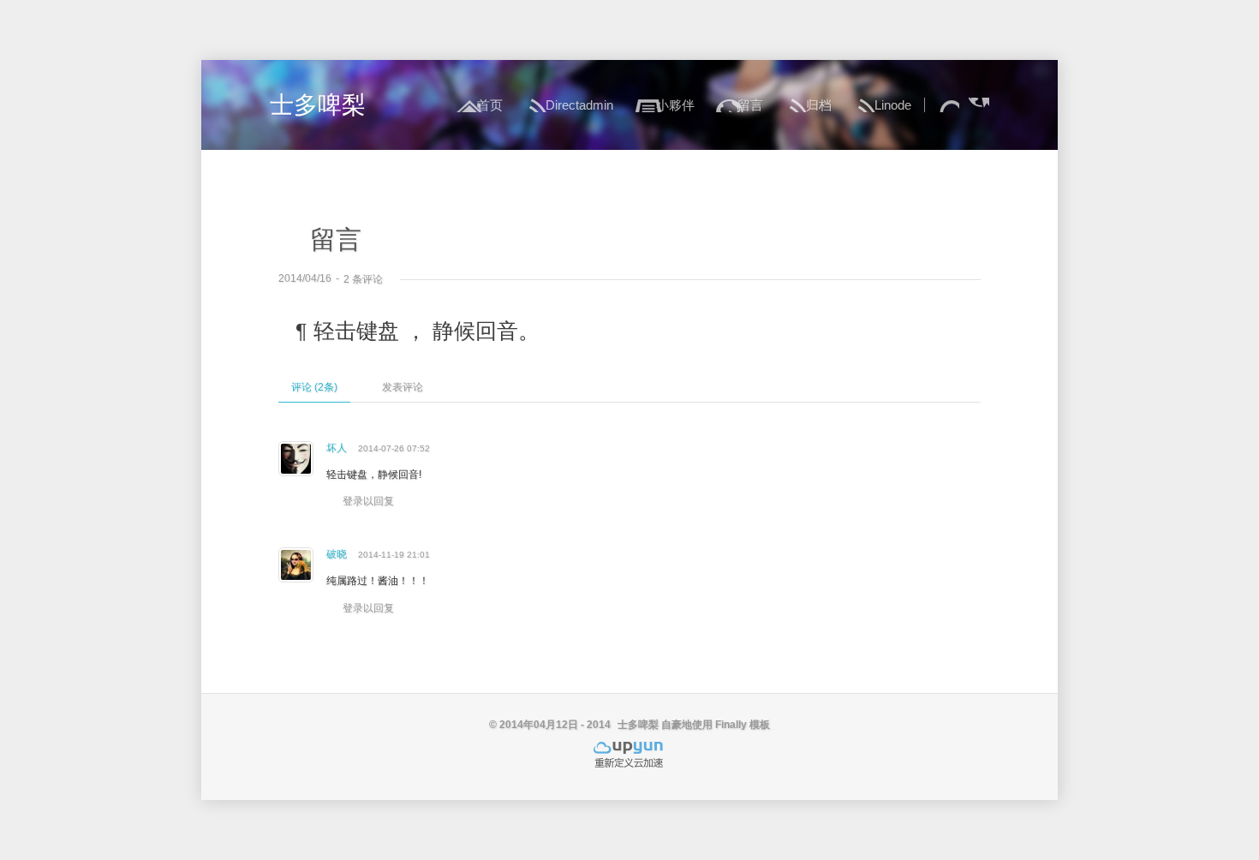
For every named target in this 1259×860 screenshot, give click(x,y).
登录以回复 (368, 501)
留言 (750, 105)
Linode (892, 105)
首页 (490, 105)
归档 (819, 105)
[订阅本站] (978, 105)
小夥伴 (675, 105)
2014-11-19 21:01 (394, 554)
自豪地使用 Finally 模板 (715, 725)
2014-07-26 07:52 (394, 448)
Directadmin (579, 105)
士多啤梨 (318, 105)
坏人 (336, 448)
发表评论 (402, 387)
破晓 (336, 554)
